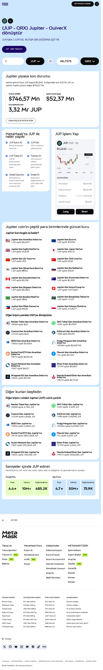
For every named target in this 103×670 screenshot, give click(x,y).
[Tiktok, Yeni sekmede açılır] (38, 646)
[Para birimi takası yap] (50, 61)
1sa (76, 172)
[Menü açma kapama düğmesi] (97, 4)
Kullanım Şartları (30, 661)
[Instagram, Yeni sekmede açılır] (21, 646)
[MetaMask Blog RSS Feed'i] (44, 646)
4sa (84, 172)
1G (91, 172)
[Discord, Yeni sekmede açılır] (27, 646)
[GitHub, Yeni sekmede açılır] (10, 646)
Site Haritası (69, 661)
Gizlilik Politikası (17, 661)
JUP (33, 61)
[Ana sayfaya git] (2, 520)
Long (66, 212)
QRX (88, 61)
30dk (68, 172)
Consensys (5, 661)
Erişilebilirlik (80, 661)
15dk (60, 172)
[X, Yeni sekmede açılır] (4, 646)
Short (85, 212)
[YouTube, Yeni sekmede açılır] (16, 646)
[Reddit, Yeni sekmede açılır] (33, 646)
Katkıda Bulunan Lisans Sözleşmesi (50, 661)
